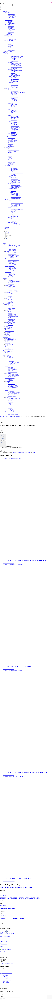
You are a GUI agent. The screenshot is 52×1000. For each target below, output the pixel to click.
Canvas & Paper (8, 114)
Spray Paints (13, 83)
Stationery (10, 153)
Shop (1, 416)
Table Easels (10, 164)
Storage (9, 157)
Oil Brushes (10, 139)
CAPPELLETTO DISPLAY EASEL (12, 918)
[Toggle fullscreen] (3, 998)
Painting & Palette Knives (13, 150)
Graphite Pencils (14, 91)
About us (5, 976)
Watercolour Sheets (15, 126)
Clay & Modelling (15, 79)
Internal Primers (11, 18)
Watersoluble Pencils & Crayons (18, 92)
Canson (33, 452)
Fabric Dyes (13, 219)
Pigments (13, 86)
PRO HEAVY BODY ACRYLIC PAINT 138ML (16, 888)
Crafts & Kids (8, 165)
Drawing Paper (14, 174)
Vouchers (13, 218)
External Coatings (9, 20)
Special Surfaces (11, 29)
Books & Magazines (15, 198)
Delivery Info (5, 977)
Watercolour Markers (15, 100)
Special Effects (11, 17)
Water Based (11, 27)
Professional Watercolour (16, 70)
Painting (7, 53)
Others (6, 199)
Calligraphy (13, 112)
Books (9, 200)
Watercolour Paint (12, 69)
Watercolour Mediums (15, 75)
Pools (9, 38)
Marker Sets (13, 210)
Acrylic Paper (14, 122)
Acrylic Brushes (11, 138)
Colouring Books (14, 206)
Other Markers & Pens (15, 101)
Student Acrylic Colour (16, 57)
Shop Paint (5, 11)
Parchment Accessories (16, 197)
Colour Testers (8, 51)
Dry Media (10, 103)
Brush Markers (14, 99)
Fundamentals (14, 201)
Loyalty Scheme (6, 982)
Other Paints (10, 82)
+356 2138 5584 (8, 973)
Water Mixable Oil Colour (16, 65)
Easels (6, 160)
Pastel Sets (13, 212)
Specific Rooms (11, 15)
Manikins (10, 152)
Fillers (9, 46)
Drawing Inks (14, 111)
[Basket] (0, 8)
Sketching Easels (11, 162)
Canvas (9, 115)
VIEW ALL (2, 932)
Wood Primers (11, 30)
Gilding (12, 80)
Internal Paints (8, 12)
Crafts (9, 176)
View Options (3, 895)
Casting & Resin (14, 77)
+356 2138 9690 (9, 963)
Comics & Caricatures (15, 205)
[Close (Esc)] (0, 998)
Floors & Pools (8, 35)
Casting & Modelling (12, 76)
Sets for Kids (13, 175)
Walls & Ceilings (11, 14)
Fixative (12, 108)
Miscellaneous (11, 217)
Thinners (10, 33)
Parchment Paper (14, 193)
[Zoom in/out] (4, 998)
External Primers (11, 23)
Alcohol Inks (13, 110)
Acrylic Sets (13, 213)
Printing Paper (14, 130)
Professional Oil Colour (16, 63)
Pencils (9, 89)
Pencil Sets (13, 211)
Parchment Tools (14, 194)
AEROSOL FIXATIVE (8, 908)
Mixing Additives (14, 81)
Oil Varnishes (14, 68)
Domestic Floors (11, 36)
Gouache (13, 73)
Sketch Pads (13, 135)
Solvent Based (11, 26)
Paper (9, 121)
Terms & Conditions (7, 980)
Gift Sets (10, 207)
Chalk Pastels (14, 104)
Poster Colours (14, 74)
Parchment (10, 192)
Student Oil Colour (15, 64)
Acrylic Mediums (14, 59)
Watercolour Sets (14, 216)
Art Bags (10, 158)
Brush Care (10, 144)
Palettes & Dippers (12, 151)
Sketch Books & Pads (12, 133)
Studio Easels (11, 163)
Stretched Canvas (14, 116)
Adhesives (10, 45)
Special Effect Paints (15, 180)
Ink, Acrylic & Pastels (15, 195)
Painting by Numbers (12, 188)
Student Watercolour (15, 71)
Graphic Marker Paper (15, 127)
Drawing (7, 88)
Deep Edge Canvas (15, 117)
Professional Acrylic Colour (17, 56)
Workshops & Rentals (12, 222)
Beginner (13, 189)
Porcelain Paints (14, 179)
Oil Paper (13, 123)
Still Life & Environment (16, 204)
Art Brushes (8, 136)
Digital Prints (13, 221)
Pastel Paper (13, 128)
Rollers (9, 42)
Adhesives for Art (12, 154)
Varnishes (10, 28)
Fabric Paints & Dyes (15, 182)
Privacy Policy (6, 981)
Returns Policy (6, 978)
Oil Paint (10, 62)
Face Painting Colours (15, 185)
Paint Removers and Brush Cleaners (16, 49)
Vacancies (5, 983)
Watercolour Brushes (12, 140)
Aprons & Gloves (12, 159)
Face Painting (11, 183)
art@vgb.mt (2, 973)
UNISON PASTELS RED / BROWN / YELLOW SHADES (20, 898)
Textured (10, 21)
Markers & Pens (11, 95)
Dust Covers (10, 47)
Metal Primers (11, 32)
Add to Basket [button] (11, 563)
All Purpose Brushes (12, 141)
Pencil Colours (14, 93)
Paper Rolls (13, 132)
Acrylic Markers (14, 97)
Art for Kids (10, 167)
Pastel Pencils (14, 94)
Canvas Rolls (14, 120)
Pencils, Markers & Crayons (17, 173)
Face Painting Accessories (16, 186)
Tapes (9, 44)
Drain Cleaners (11, 50)
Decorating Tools (9, 40)
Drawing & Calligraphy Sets (17, 209)
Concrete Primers (12, 39)
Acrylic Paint (11, 55)
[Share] (1, 998)
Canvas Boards (14, 118)
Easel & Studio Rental (15, 224)
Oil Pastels (13, 105)
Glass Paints (13, 177)
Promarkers (13, 98)
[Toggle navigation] (0, 9)
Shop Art (5, 52)
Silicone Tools (11, 146)
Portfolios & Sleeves (12, 148)
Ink (9, 109)
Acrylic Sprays (14, 58)
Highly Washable (12, 16)
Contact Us (7, 228)
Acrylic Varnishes (14, 61)
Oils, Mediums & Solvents (16, 67)
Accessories (7, 147)
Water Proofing (8, 34)
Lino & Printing (14, 85)
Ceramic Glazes (14, 87)
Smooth (9, 22)
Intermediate (13, 191)
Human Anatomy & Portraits (17, 203)
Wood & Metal (8, 24)
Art (3, 416)
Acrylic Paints (14, 168)
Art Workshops (14, 223)
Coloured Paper (14, 129)
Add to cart (9, 446)
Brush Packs (10, 142)
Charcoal (13, 106)
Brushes (10, 41)
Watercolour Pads (14, 124)
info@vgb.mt (3, 963)
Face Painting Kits (15, 187)
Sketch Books (14, 134)
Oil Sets (12, 215)
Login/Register (8, 232)
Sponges (10, 145)
